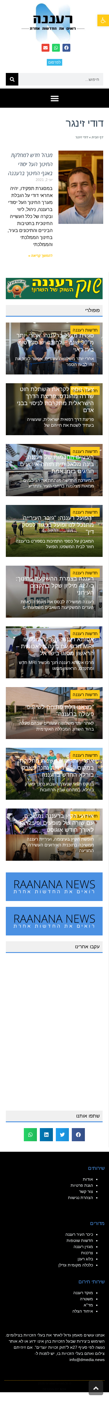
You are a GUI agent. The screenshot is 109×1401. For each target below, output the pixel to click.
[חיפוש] (12, 79)
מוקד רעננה (83, 1292)
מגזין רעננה (83, 1246)
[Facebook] (66, 48)
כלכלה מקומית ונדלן (75, 1265)
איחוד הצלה (82, 1311)
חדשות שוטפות (80, 1240)
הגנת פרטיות (82, 1185)
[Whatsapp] (56, 48)
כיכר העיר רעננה (79, 1234)
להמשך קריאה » (40, 255)
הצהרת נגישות (80, 1197)
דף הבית (97, 137)
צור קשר (86, 1191)
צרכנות (87, 1252)
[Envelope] (45, 48)
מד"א (88, 1305)
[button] (103, 20)
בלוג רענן (85, 1259)
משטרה (86, 1299)
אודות (88, 1179)
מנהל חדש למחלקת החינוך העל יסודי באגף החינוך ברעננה (30, 164)
